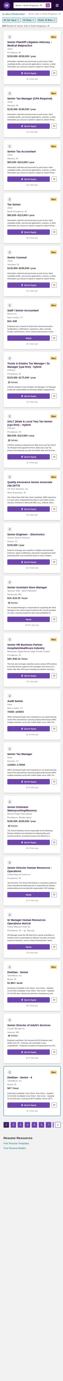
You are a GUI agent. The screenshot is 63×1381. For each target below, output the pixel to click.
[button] (28, 73)
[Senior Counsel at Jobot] (32, 271)
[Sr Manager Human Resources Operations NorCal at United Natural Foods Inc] (32, 933)
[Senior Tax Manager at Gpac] (32, 767)
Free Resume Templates (16, 1143)
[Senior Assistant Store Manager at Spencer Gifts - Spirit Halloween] (32, 603)
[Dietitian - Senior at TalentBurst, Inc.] (32, 986)
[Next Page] (58, 1125)
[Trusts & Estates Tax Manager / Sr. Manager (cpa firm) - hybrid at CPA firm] (32, 379)
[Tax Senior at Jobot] (32, 218)
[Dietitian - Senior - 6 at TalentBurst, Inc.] (32, 1091)
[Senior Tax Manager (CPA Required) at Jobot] (32, 112)
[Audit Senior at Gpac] (32, 714)
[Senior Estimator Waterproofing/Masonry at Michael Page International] (32, 824)
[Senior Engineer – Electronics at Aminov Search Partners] (32, 548)
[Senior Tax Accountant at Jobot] (32, 165)
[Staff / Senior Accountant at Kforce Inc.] (32, 324)
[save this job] (54, 73)
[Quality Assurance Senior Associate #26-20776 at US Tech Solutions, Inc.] (32, 495)
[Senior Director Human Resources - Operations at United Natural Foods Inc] (32, 881)
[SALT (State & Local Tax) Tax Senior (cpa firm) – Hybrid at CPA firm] (32, 439)
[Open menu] (57, 5)
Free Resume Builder (15, 1148)
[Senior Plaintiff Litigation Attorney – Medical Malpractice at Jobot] (32, 57)
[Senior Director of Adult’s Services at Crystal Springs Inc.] (32, 1038)
